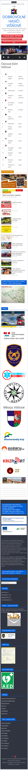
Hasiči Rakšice (4, 725)
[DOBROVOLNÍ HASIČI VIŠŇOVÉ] (14, 46)
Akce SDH (5, 190)
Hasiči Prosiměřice (6, 723)
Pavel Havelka (13, 197)
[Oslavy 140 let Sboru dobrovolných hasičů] (6, 243)
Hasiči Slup (4, 728)
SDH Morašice (4, 738)
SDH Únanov (4, 748)
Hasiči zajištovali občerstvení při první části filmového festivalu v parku (18, 271)
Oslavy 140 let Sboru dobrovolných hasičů (17, 244)
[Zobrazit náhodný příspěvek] (24, 57)
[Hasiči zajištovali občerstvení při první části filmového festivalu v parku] (6, 268)
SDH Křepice (4, 733)
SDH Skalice (4, 741)
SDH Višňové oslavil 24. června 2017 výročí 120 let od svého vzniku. (14, 42)
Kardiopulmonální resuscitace (16, 219)
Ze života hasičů (6, 192)
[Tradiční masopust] (6, 201)
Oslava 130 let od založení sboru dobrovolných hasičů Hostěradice (18, 253)
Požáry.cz (3, 708)
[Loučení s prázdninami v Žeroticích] (6, 260)
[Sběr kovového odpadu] (14, 175)
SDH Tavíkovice (5, 743)
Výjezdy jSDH (19, 190)
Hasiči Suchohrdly (5, 731)
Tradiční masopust (16, 202)
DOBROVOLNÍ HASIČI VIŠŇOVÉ (13, 21)
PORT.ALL (3, 706)
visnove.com (4, 713)
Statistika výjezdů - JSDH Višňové (13, 36)
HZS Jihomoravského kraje (8, 701)
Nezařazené (12, 190)
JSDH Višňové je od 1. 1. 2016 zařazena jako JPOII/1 (11, 39)
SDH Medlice (4, 736)
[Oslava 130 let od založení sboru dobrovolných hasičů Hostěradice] (6, 251)
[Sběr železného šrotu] (6, 234)
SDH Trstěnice (4, 746)
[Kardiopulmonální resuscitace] (6, 218)
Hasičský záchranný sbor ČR (8, 698)
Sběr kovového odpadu (11, 195)
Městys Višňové (5, 703)
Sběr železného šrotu (17, 235)
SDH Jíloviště (4, 711)
